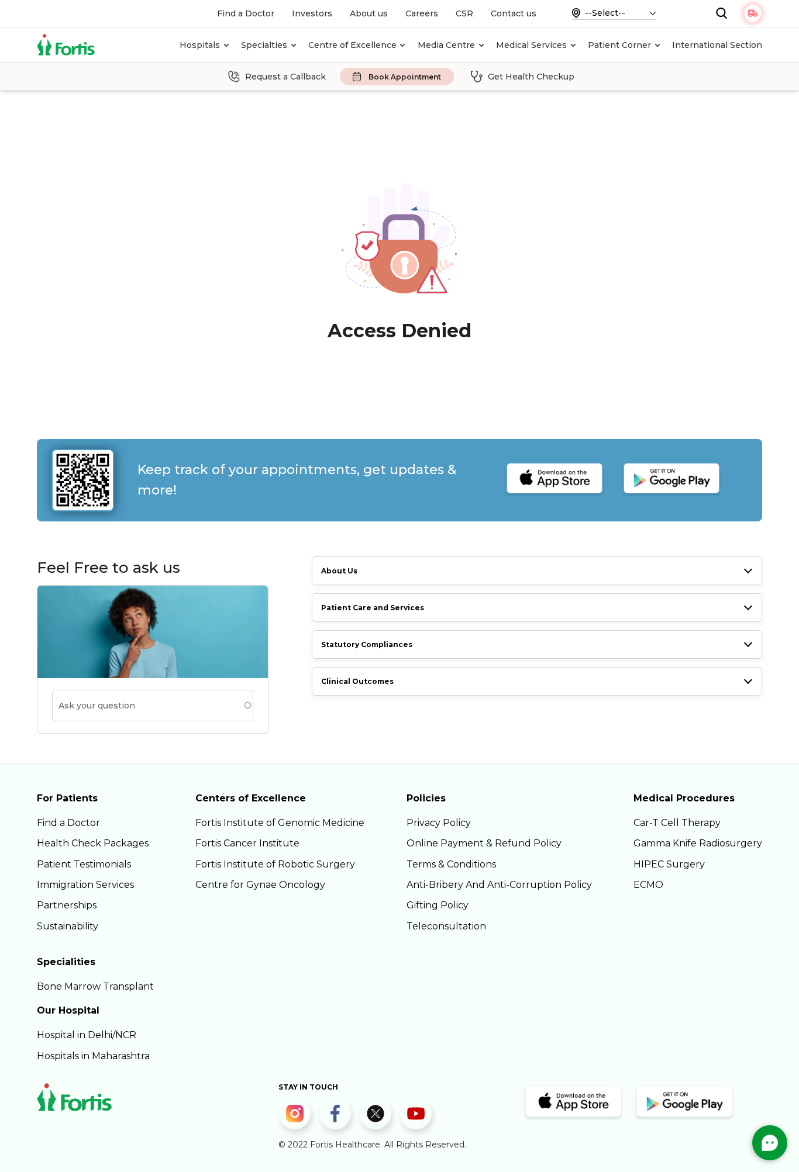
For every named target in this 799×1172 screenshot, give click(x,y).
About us (369, 13)
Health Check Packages (93, 843)
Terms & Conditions (451, 864)
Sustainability (67, 926)
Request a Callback (285, 76)
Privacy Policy (439, 822)
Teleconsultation (446, 926)
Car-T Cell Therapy (677, 822)
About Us (339, 570)
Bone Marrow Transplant (95, 986)
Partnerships (67, 905)
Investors (312, 13)
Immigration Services (85, 884)
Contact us (513, 13)
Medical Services (531, 45)
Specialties (264, 45)
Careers (421, 13)
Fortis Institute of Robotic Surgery (275, 864)
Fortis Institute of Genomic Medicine (279, 822)
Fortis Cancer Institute (247, 843)
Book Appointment (404, 76)
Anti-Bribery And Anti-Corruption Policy (499, 884)
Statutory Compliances (366, 644)
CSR (464, 13)
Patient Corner (619, 45)
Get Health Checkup (531, 76)
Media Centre (446, 45)
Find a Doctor (245, 13)
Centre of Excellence (352, 45)
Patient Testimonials (84, 864)
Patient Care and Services (372, 607)
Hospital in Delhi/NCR (86, 1034)
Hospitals (200, 45)
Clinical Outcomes (357, 681)
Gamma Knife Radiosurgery (697, 843)
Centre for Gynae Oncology (260, 884)
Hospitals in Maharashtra (93, 1056)
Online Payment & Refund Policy (484, 843)
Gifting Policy (438, 905)
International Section (717, 45)
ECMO (648, 884)
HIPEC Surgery (669, 864)
